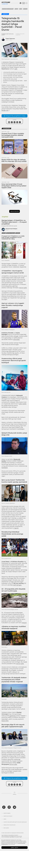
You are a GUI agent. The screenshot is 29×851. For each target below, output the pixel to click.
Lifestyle (5, 3)
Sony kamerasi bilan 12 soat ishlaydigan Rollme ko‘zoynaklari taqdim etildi (14, 186)
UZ (23, 3)
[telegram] (14, 807)
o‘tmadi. (16, 336)
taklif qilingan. (17, 585)
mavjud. (24, 622)
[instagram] (9, 807)
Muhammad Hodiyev (11, 228)
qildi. (16, 69)
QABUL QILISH (14, 847)
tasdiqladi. (5, 467)
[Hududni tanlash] (20, 3)
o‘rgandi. (16, 528)
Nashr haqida (7, 813)
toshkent (18, 233)
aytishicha (12, 715)
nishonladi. (16, 339)
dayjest (3, 233)
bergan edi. (5, 110)
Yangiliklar (5, 216)
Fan (20, 8)
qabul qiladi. (23, 404)
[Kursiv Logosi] (6, 2)
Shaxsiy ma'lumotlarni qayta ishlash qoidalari (15, 822)
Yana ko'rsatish (14, 211)
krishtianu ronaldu (11, 233)
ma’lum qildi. (23, 287)
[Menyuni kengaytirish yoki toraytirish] (26, 3)
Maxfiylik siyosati (8, 816)
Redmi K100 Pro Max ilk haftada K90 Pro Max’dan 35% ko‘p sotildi (14, 160)
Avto (16, 8)
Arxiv (5, 819)
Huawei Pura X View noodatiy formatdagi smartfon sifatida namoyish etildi (13, 135)
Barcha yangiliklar (7, 8)
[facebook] (3, 807)
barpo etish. (5, 721)
